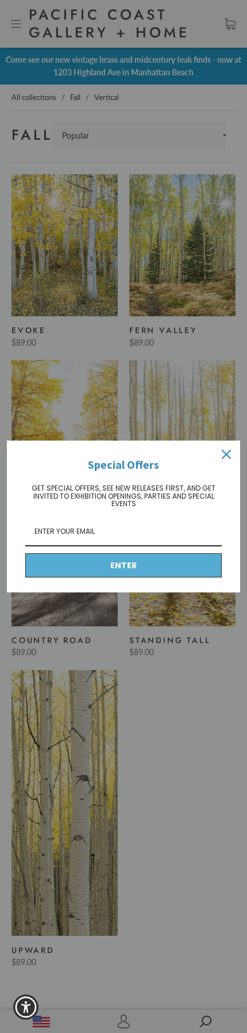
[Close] (226, 454)
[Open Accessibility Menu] (26, 1007)
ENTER (123, 565)
